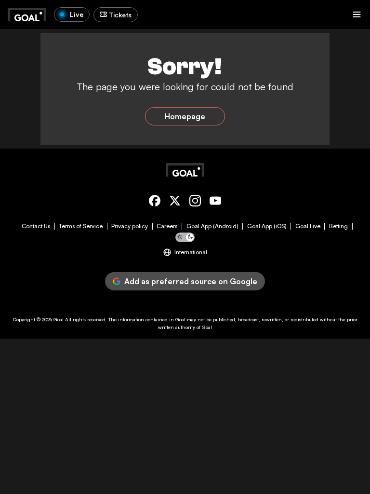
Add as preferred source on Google (190, 281)
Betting (338, 226)
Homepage (185, 116)
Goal (58, 319)
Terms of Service (81, 226)
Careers (167, 226)
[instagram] (195, 202)
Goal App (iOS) (267, 226)
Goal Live (307, 226)
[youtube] (215, 202)
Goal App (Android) (212, 226)
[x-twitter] (175, 202)
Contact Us (36, 226)
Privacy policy (129, 226)
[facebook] (154, 202)
